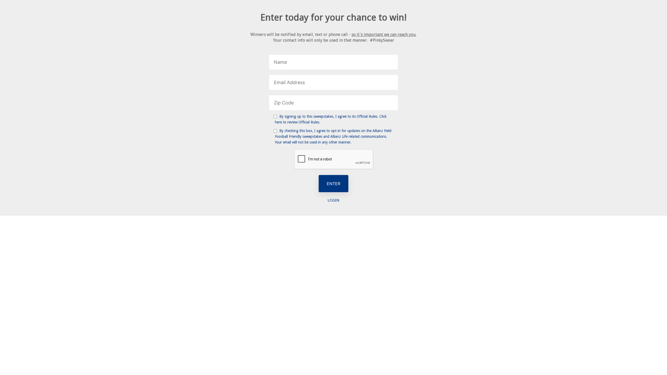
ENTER (333, 183)
